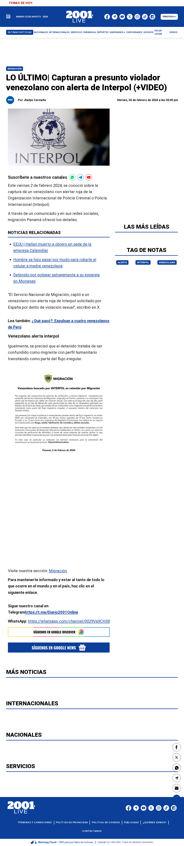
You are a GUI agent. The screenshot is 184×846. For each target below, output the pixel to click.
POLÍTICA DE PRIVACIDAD (72, 822)
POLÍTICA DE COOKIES (106, 822)
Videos (173, 32)
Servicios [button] (76, 32)
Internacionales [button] (59, 32)
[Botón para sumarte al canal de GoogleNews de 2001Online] (59, 647)
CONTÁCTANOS (92, 831)
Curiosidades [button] (134, 32)
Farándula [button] (89, 32)
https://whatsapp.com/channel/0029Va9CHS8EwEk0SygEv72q (83, 621)
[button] (176, 747)
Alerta (122, 262)
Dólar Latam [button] (158, 32)
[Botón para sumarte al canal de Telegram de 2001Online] (80, 177)
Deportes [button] (103, 32)
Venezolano (167, 262)
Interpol (143, 262)
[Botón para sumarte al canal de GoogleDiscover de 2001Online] (59, 632)
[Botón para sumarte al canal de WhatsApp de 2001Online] (72, 177)
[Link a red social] (128, 808)
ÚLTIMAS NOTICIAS (20, 32)
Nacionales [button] (41, 32)
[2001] (80, 17)
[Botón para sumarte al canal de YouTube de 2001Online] (89, 177)
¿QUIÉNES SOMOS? (154, 822)
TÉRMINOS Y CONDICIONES (35, 822)
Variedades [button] (116, 32)
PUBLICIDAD (131, 822)
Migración (15, 68)
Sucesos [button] (148, 32)
